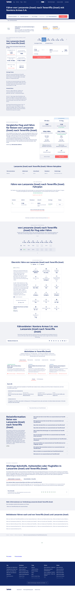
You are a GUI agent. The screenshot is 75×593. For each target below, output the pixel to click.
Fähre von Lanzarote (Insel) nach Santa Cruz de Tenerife (49, 526)
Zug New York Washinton (12, 567)
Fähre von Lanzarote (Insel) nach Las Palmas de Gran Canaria (34, 526)
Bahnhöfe (9, 574)
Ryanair (33, 567)
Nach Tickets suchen (11, 54)
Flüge (21, 1)
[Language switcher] (43, 2)
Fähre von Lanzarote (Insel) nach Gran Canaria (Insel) (17, 526)
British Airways (35, 570)
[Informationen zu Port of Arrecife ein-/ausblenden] (66, 492)
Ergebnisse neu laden (37, 195)
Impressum (19, 589)
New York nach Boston (11, 572)
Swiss (33, 572)
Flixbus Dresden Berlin (24, 572)
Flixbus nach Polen (23, 567)
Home (7, 535)
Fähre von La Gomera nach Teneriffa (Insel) (31, 521)
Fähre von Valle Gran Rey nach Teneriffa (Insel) (16, 524)
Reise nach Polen (60, 572)
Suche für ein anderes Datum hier (37, 210)
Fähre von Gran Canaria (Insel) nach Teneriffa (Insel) (32, 519)
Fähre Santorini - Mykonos (49, 567)
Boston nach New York (11, 570)
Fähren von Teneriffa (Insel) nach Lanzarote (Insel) (17, 506)
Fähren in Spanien (18, 535)
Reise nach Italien (60, 574)
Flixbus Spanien (22, 569)
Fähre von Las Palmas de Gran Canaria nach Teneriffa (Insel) (50, 519)
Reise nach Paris (60, 570)
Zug (14, 1)
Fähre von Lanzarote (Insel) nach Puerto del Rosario (17, 528)
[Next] (66, 39)
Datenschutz (37, 589)
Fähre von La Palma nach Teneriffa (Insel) (30, 524)
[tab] (38, 43)
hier (49, 217)
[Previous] (21, 242)
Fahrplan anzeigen (11, 68)
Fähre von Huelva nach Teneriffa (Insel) (46, 524)
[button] (35, 16)
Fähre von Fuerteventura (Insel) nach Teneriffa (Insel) (17, 521)
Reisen (57, 565)
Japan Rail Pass (59, 567)
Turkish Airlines (35, 569)
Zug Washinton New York (12, 569)
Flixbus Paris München (24, 574)
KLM (32, 574)
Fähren (25, 1)
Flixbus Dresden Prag (23, 570)
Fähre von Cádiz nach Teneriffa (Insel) (14, 519)
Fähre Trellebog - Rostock (49, 572)
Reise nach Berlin (60, 569)
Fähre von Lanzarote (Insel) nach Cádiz (61, 524)
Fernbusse (21, 565)
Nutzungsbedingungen (28, 589)
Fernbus (17, 1)
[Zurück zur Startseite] (9, 2)
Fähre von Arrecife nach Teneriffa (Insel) (46, 521)
